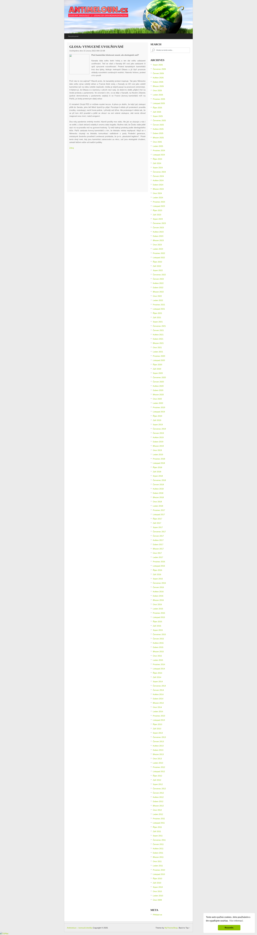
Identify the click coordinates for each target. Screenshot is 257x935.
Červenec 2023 (159, 223)
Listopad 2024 (159, 155)
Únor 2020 (157, 399)
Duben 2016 (158, 596)
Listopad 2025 (159, 103)
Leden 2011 (158, 866)
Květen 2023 (158, 232)
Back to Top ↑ (184, 928)
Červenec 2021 (159, 326)
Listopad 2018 (159, 463)
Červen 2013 (158, 741)
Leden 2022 (158, 300)
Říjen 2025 (157, 108)
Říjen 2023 (157, 210)
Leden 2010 (158, 896)
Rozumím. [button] (229, 928)
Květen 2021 (158, 335)
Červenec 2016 (159, 583)
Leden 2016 (158, 609)
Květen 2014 (158, 694)
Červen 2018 (158, 484)
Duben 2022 (158, 287)
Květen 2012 (158, 797)
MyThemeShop (171, 928)
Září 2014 (157, 677)
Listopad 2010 (159, 874)
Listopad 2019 (159, 412)
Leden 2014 (158, 711)
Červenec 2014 (159, 686)
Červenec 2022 (159, 275)
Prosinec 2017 (159, 510)
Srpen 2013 (158, 733)
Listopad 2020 (159, 360)
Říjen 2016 (157, 570)
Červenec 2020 (159, 377)
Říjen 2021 (157, 313)
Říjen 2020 (157, 365)
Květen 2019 (158, 437)
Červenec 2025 (159, 120)
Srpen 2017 (158, 527)
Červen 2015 (158, 639)
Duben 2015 (158, 647)
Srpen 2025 (158, 116)
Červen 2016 (158, 587)
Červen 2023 (158, 227)
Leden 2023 (158, 249)
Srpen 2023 (158, 219)
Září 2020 (157, 369)
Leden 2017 (158, 557)
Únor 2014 (157, 707)
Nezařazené (73, 36)
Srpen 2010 (158, 887)
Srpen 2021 (158, 322)
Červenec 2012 (159, 789)
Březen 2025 (158, 138)
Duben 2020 (158, 390)
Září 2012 (157, 780)
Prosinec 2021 (159, 305)
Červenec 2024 (159, 172)
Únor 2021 (157, 347)
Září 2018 (157, 472)
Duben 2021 (158, 339)
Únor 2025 (157, 142)
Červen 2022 (158, 279)
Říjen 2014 (157, 673)
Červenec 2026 (159, 69)
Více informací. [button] (236, 921)
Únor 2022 (157, 296)
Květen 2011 (158, 848)
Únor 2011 (157, 861)
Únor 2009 (157, 900)
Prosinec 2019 (159, 407)
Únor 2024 (157, 193)
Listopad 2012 (159, 771)
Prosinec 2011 (159, 818)
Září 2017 (157, 523)
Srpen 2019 (158, 424)
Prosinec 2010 (159, 870)
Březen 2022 (158, 292)
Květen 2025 (158, 129)
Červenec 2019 (159, 429)
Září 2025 (157, 112)
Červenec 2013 (159, 737)
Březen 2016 (158, 600)
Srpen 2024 (158, 167)
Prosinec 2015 (159, 613)
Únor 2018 (157, 502)
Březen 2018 (158, 497)
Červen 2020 (158, 382)
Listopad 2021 (159, 309)
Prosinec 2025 (159, 99)
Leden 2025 (158, 146)
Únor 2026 (157, 90)
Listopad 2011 (159, 823)
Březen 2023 (158, 240)
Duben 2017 (158, 544)
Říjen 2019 (157, 416)
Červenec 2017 (159, 532)
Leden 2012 (158, 814)
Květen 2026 (158, 78)
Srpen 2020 (158, 373)
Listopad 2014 (159, 669)
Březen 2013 (158, 754)
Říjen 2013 (157, 724)
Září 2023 (157, 215)
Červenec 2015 (159, 634)
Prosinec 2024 (159, 150)
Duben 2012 (158, 801)
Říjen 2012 (157, 776)
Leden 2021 (158, 352)
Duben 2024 (158, 185)
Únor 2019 (157, 450)
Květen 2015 (158, 643)
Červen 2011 (158, 844)
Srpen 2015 (158, 630)
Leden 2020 (158, 403)
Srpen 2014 (158, 681)
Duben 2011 (158, 853)
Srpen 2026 (158, 65)
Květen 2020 (158, 386)
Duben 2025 (158, 133)
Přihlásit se (157, 915)
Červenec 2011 (159, 840)
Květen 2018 (158, 489)
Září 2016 (157, 574)
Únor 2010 (157, 891)
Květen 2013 (158, 746)
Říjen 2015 (157, 621)
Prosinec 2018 (159, 459)
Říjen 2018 (157, 467)
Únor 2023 (157, 245)
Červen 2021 (158, 330)
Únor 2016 (157, 604)
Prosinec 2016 (159, 562)
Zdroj (71, 148)
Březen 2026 (158, 86)
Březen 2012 (158, 806)
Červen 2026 (158, 73)
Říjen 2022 (157, 262)
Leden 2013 (158, 763)
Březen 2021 (158, 343)
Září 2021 (157, 317)
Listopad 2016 (159, 566)
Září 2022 (157, 266)
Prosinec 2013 (159, 716)
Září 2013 (157, 729)
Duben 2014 (158, 699)
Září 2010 (157, 883)
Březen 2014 (158, 703)
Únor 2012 (157, 810)
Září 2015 (157, 626)
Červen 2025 (158, 125)
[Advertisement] (107, 171)
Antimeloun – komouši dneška (79, 928)
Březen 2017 (158, 549)
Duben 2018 (158, 493)
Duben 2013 (158, 750)
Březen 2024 (158, 189)
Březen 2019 (158, 446)
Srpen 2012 (158, 784)
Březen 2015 (158, 651)
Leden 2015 (158, 660)
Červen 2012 (158, 793)
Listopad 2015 (159, 617)
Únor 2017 (157, 553)
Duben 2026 (158, 82)
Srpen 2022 (158, 270)
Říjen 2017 (157, 519)
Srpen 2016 (158, 579)
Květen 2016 (158, 591)
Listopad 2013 (159, 720)
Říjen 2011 (157, 827)
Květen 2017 (158, 540)
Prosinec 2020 (159, 356)
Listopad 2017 (159, 514)
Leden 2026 (158, 95)
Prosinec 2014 (159, 664)
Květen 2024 (158, 180)
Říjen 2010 (157, 878)
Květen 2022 (158, 283)
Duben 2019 (158, 442)
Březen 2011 (158, 857)
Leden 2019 (158, 454)
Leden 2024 (158, 197)
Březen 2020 (158, 394)
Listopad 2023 (159, 206)
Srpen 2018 (158, 476)
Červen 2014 (158, 690)
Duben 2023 (158, 236)
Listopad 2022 (159, 257)
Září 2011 (157, 831)
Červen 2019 (158, 433)
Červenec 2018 (159, 480)
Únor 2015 (157, 656)
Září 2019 (157, 420)
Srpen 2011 (158, 836)
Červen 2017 (158, 536)
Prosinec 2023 (159, 202)
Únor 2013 (157, 759)
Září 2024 (157, 163)
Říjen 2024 (157, 159)
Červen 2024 (158, 176)
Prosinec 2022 (159, 253)
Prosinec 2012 (159, 767)
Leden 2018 (158, 506)
